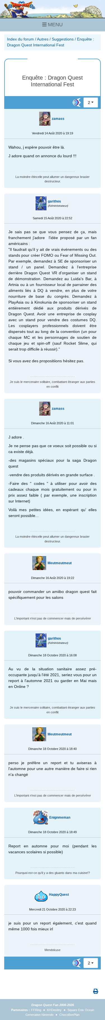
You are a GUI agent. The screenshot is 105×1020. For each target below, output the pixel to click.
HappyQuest (59, 895)
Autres (42, 39)
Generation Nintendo (39, 1014)
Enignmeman (59, 817)
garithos (54, 201)
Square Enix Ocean (80, 1010)
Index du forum (20, 39)
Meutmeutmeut (60, 563)
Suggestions (63, 39)
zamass (58, 119)
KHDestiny (54, 1010)
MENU (54, 24)
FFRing (36, 1010)
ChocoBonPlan (69, 1014)
